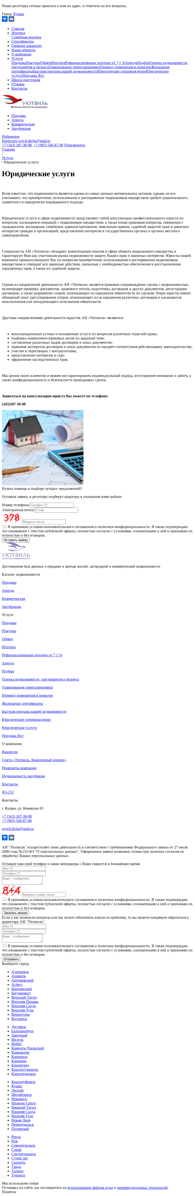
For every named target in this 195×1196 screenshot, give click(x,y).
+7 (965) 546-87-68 (48, 145)
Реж (14, 1141)
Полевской (20, 1129)
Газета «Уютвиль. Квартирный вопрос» (34, 760)
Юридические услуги (19, 728)
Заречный (19, 1035)
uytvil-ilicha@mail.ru (34, 141)
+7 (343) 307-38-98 (17, 145)
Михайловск (21, 1095)
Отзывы (17, 84)
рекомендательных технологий (142, 1188)
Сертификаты (22, 41)
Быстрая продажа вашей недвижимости (65, 71)
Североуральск (23, 1145)
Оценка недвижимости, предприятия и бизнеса (40, 679)
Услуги (17, 58)
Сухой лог (19, 1158)
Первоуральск (22, 1124)
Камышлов (20, 1052)
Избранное (11, 136)
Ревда (16, 1137)
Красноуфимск (23, 1082)
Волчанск (19, 1019)
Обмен (45, 63)
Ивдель (17, 1040)
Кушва (18, 14)
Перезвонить (74, 145)
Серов (16, 1150)
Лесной (17, 1090)
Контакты (19, 88)
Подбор (143, 63)
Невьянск (19, 1099)
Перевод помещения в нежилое (125, 67)
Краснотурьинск (24, 1069)
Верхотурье (20, 1014)
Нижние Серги (23, 1103)
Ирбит (16, 1044)
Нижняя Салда (23, 1112)
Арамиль (18, 976)
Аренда (131, 63)
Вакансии (10, 752)
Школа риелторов (25, 80)
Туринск (18, 1175)
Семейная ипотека (26, 37)
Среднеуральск (23, 1154)
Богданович (20, 993)
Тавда (16, 1167)
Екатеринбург (22, 1031)
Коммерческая (22, 124)
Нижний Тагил (23, 1107)
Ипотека (18, 33)
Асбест (17, 985)
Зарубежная (20, 128)
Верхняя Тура (22, 1010)
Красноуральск (23, 1074)
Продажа (18, 63)
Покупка (33, 63)
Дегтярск (18, 1027)
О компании (21, 54)
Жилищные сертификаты (22, 703)
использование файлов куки (90, 1188)
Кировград (20, 1065)
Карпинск (19, 1057)
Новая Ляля (20, 1120)
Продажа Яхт (33, 76)
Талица (17, 1171)
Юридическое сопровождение (121, 71)
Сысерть (18, 1162)
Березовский (21, 989)
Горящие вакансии (26, 46)
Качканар (19, 1061)
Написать (9, 141)
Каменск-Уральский (27, 1048)
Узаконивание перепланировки (74, 67)
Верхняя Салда (23, 1006)
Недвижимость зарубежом (23, 776)
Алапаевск (20, 972)
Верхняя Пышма (24, 1002)
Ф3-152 (8, 792)
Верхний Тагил (24, 997)
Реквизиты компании (19, 768)
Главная (17, 29)
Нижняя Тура (22, 1116)
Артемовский (22, 980)
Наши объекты (23, 50)
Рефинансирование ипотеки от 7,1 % (95, 63)
